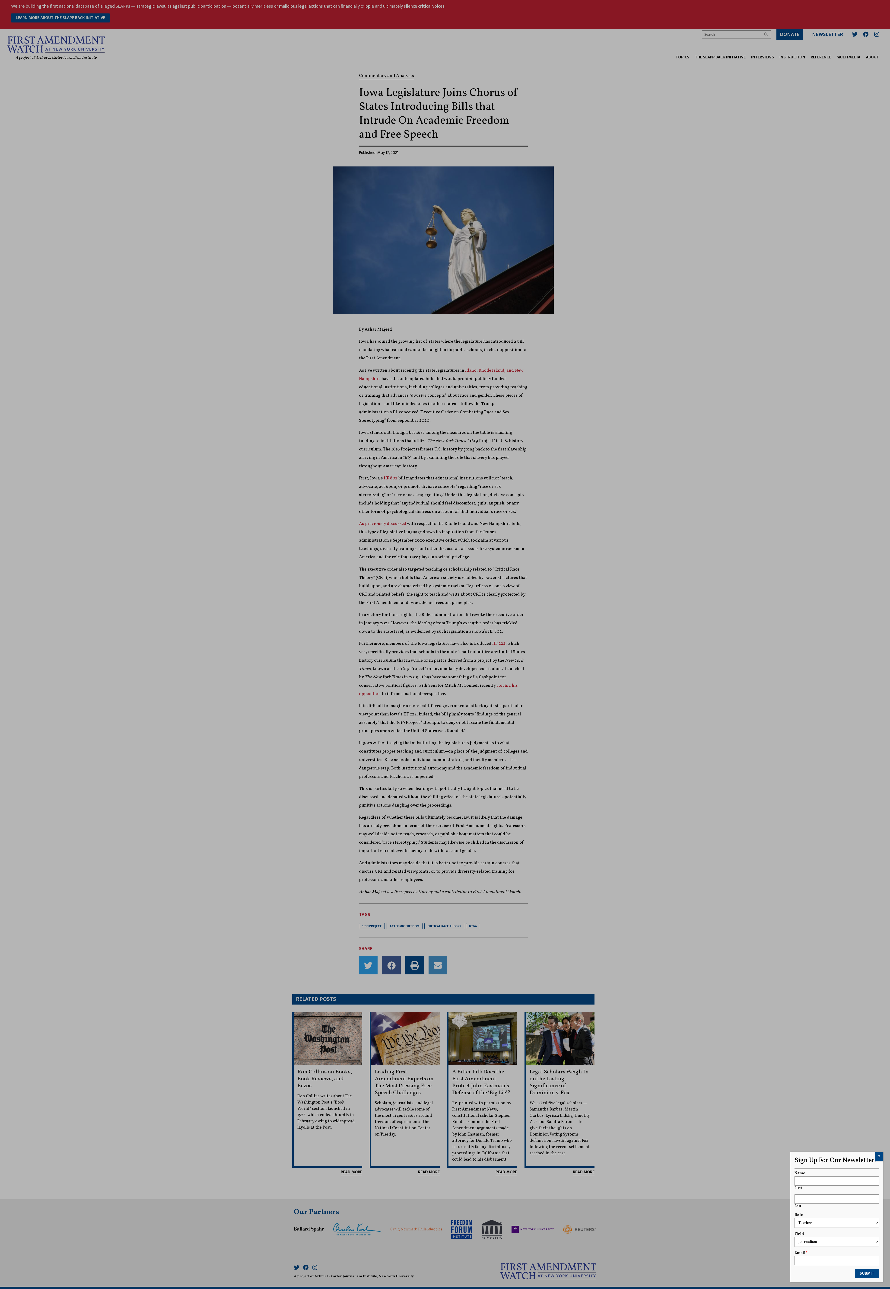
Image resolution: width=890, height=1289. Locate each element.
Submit (867, 1273)
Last (798, 1206)
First (798, 1188)
